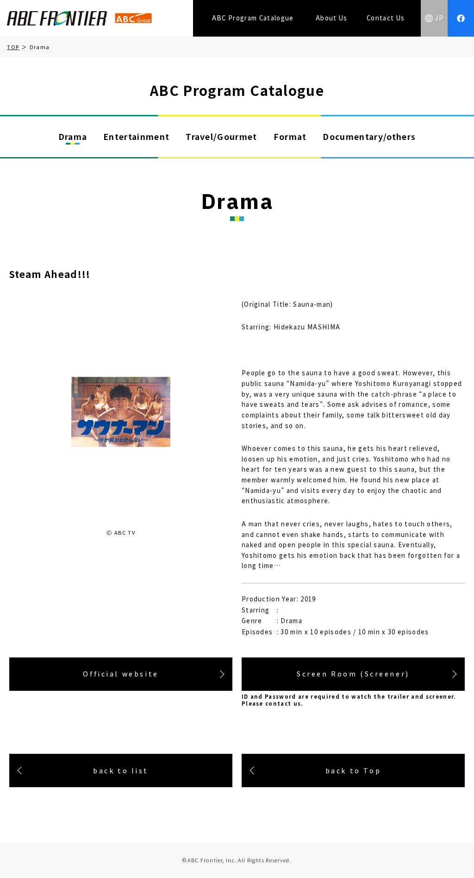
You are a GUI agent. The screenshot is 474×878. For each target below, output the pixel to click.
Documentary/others (369, 136)
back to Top (353, 770)
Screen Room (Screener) (353, 673)
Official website (120, 673)
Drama (72, 136)
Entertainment (136, 136)
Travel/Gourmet (221, 136)
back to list (121, 770)
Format (290, 136)
